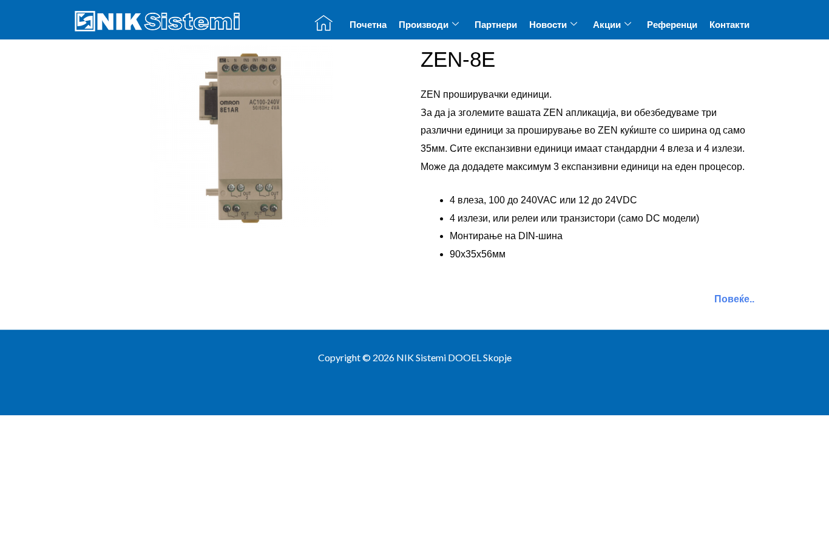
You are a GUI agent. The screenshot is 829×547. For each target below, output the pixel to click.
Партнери (496, 24)
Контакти (729, 24)
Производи (423, 24)
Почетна (368, 24)
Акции (607, 24)
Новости (548, 24)
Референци (672, 24)
